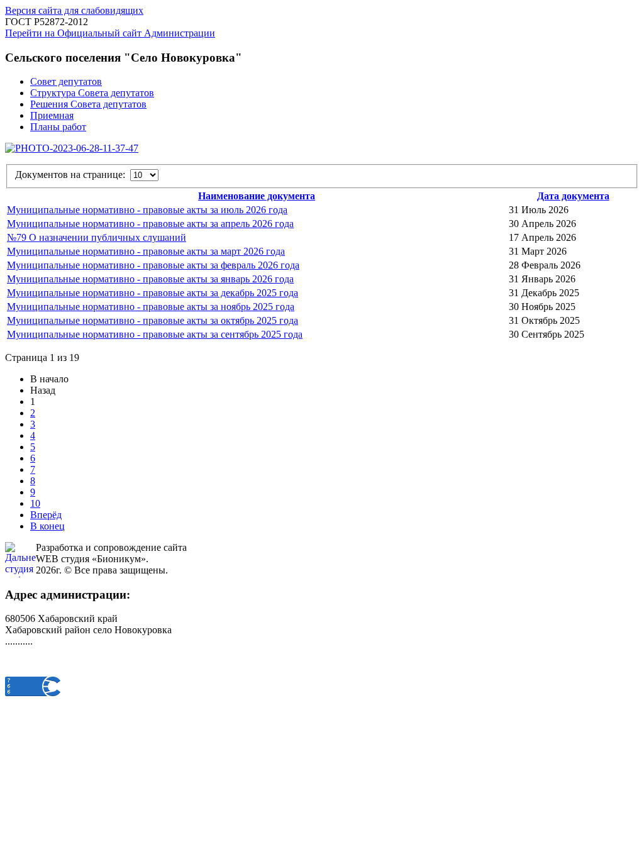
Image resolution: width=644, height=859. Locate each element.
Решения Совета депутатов (88, 104)
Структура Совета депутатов (92, 92)
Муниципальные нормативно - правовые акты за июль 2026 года (147, 209)
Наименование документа (256, 196)
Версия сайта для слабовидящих (74, 10)
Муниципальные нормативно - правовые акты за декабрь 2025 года (152, 292)
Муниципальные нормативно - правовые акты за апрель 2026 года (150, 223)
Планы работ (58, 126)
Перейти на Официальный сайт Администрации (110, 33)
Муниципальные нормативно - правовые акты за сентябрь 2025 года (155, 334)
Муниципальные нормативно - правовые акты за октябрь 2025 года (152, 320)
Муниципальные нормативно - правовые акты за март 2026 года (146, 251)
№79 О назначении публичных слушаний (96, 237)
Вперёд (46, 514)
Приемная (52, 115)
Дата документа (573, 196)
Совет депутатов (66, 81)
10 (35, 503)
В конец (47, 526)
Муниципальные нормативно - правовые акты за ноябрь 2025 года (150, 306)
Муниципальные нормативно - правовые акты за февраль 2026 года (153, 265)
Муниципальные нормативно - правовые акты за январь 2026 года (150, 279)
